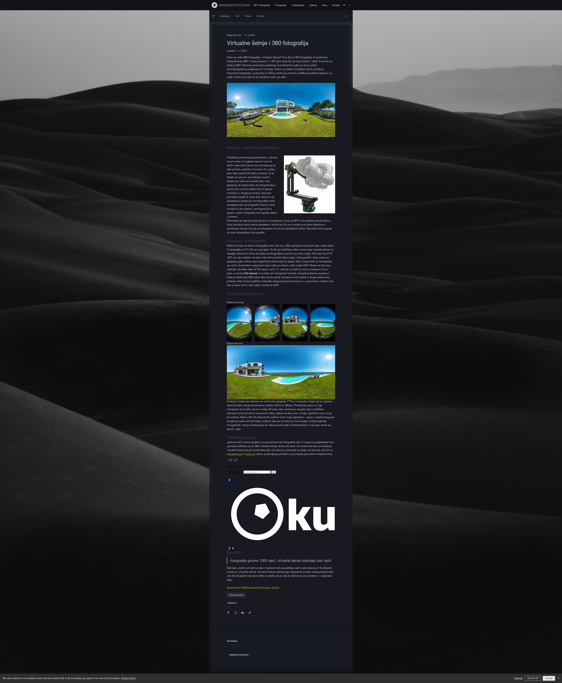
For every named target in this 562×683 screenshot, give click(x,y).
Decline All (533, 678)
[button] (346, 16)
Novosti (260, 16)
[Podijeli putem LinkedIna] (242, 612)
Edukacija (225, 16)
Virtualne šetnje (236, 595)
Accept (548, 678)
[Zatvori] (558, 678)
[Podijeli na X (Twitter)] (235, 612)
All (213, 16)
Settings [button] (518, 678)
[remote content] (281, 503)
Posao (248, 16)
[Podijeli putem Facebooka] (228, 612)
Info (237, 16)
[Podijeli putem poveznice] (249, 612)
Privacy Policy (128, 678)
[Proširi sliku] (239, 322)
